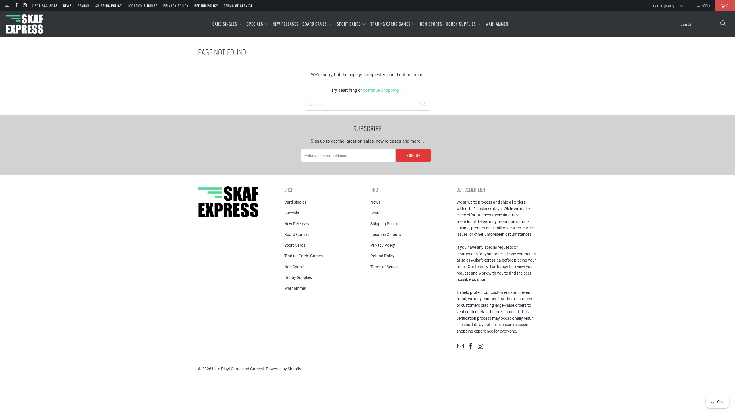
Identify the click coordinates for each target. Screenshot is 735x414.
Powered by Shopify (283, 369)
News (67, 5)
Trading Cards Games (303, 256)
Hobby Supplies (298, 277)
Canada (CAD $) (664, 5)
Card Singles (295, 202)
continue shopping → (383, 90)
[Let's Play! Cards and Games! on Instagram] (24, 5)
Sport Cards (294, 245)
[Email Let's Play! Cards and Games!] (6, 5)
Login (706, 5)
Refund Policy (206, 5)
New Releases (296, 223)
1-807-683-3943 (44, 5)
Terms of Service (238, 5)
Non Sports (294, 266)
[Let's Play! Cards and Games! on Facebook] (15, 5)
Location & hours (143, 5)
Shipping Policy (108, 5)
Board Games (296, 234)
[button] (227, 24)
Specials (291, 213)
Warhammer (295, 288)
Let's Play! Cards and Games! (238, 369)
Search (84, 5)
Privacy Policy (176, 5)
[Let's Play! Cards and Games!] (24, 24)
